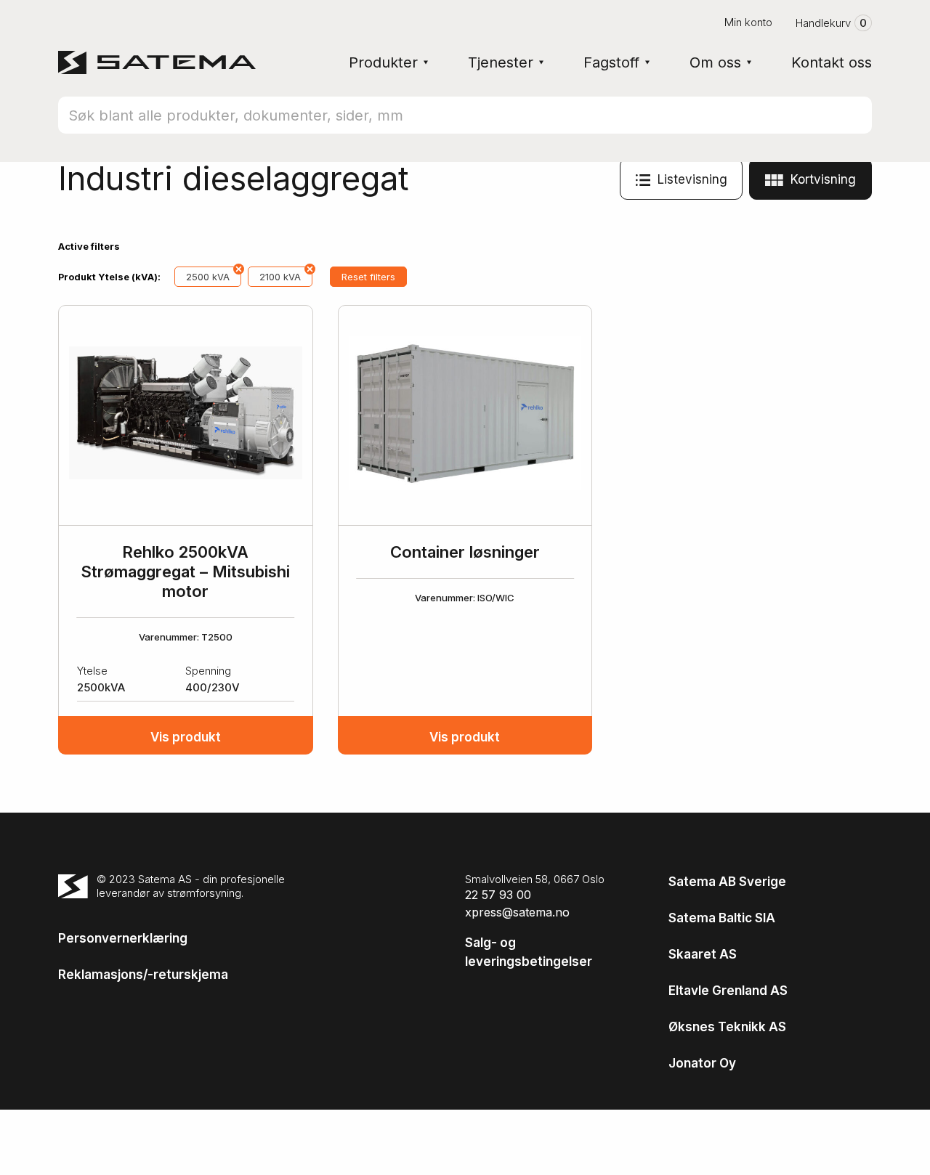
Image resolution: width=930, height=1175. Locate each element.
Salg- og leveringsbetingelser (528, 952)
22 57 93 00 (498, 894)
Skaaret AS (702, 954)
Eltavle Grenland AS (728, 990)
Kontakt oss (831, 62)
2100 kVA (280, 276)
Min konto (748, 22)
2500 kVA (208, 276)
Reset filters (368, 276)
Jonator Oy (702, 1063)
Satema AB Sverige (727, 881)
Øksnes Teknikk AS (727, 1027)
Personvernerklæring (122, 938)
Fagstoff (611, 62)
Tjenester (500, 62)
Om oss (715, 62)
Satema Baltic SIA (721, 918)
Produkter (383, 62)
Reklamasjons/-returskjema (143, 974)
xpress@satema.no (517, 912)
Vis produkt (185, 737)
